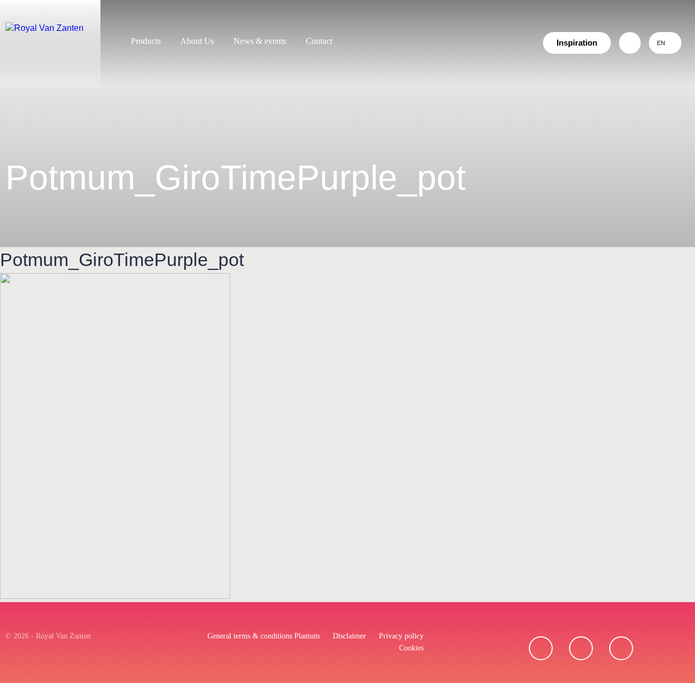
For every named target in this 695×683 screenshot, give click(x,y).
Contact (319, 41)
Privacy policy (401, 636)
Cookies (411, 648)
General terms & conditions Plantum (263, 636)
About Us (197, 41)
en (661, 43)
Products (146, 41)
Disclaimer (349, 636)
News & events (259, 41)
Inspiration (577, 42)
